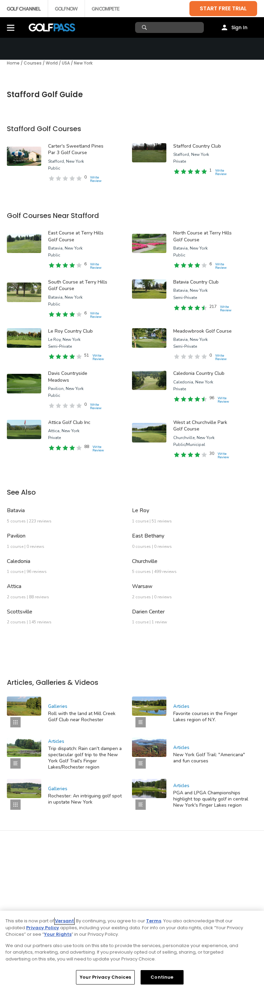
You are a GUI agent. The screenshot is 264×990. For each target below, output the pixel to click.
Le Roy (140, 510)
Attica (14, 586)
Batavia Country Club (196, 282)
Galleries (57, 706)
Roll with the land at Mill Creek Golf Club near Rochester (82, 716)
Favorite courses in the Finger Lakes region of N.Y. (205, 716)
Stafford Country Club (197, 146)
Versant (64, 921)
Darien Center (148, 611)
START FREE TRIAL (223, 8)
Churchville (144, 561)
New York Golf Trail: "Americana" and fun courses (209, 757)
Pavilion (16, 536)
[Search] (145, 27)
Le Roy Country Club (70, 331)
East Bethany (148, 536)
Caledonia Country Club (198, 373)
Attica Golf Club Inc (69, 422)
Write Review (95, 179)
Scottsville (19, 611)
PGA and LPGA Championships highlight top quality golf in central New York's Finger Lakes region (210, 799)
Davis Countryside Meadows (67, 376)
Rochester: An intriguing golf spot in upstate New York (85, 799)
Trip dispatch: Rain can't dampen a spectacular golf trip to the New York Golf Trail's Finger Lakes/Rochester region (85, 757)
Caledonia (18, 561)
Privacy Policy (42, 927)
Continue (162, 977)
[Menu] (10, 27)
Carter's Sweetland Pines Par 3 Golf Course (75, 149)
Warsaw (142, 586)
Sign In (239, 27)
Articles (181, 706)
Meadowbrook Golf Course (202, 331)
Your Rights (58, 934)
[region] (132, 950)
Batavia (16, 510)
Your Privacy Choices (105, 977)
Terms (153, 921)
